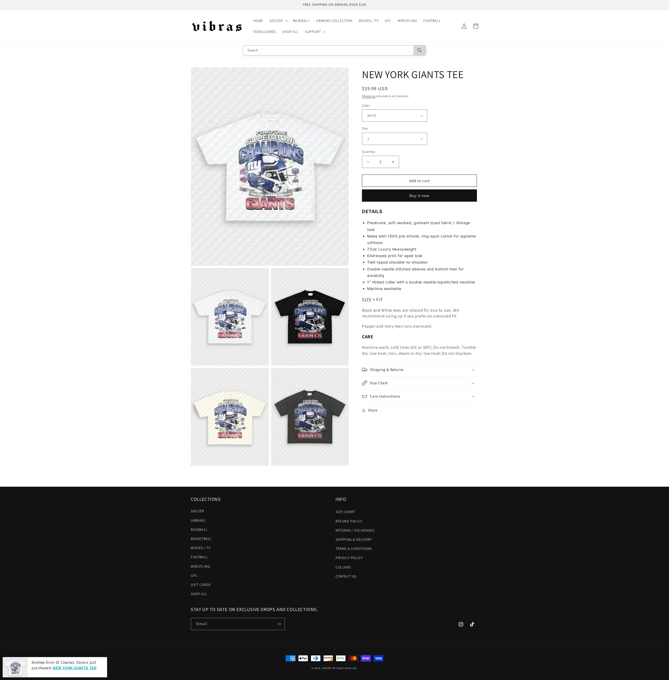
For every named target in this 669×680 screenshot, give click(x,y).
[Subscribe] (279, 624)
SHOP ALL (199, 593)
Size (365, 128)
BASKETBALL (201, 538)
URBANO (198, 520)
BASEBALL (199, 529)
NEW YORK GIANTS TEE (74, 668)
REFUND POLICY (349, 521)
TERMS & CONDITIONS (354, 548)
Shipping (368, 96)
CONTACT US (346, 576)
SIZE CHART (345, 511)
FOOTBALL (199, 557)
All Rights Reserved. (345, 668)
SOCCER (197, 511)
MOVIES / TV (201, 547)
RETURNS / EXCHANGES (355, 530)
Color (366, 105)
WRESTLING (200, 566)
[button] (278, 20)
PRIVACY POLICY (349, 557)
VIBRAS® (327, 668)
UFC (194, 575)
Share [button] (373, 410)
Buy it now (419, 195)
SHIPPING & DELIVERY (354, 539)
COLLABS (343, 567)
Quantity (368, 151)
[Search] (419, 50)
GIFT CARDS (201, 584)
